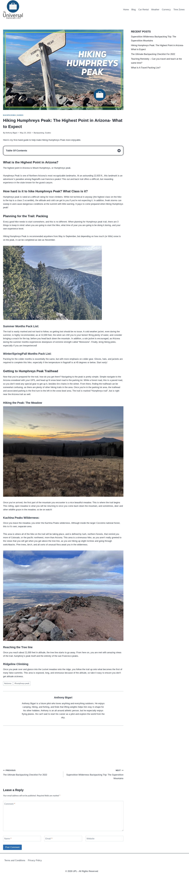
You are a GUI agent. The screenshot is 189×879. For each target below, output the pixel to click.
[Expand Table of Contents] (119, 150)
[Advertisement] (63, 749)
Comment (9, 804)
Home (126, 9)
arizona (7, 683)
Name (7, 838)
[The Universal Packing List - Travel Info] (13, 9)
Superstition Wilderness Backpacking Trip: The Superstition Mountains (94, 774)
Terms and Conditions (14, 860)
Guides (20, 115)
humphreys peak (22, 683)
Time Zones (179, 9)
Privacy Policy (35, 860)
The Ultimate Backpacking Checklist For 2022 (25, 772)
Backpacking (9, 115)
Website (90, 838)
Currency (166, 9)
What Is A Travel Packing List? (145, 67)
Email (48, 838)
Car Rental (143, 9)
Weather (155, 9)
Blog (133, 9)
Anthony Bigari (63, 697)
